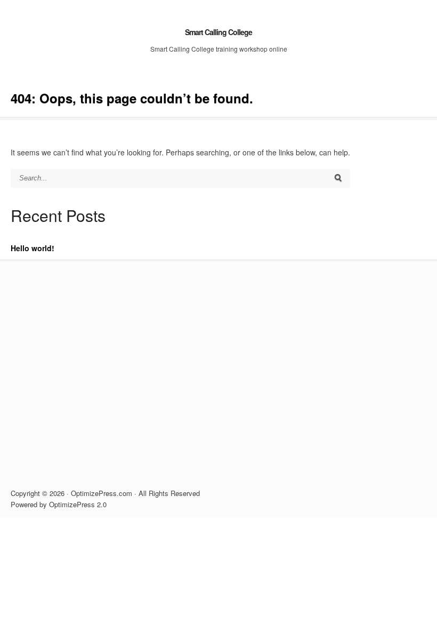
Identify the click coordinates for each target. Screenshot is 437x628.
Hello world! (32, 248)
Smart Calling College (218, 32)
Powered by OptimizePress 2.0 (59, 504)
